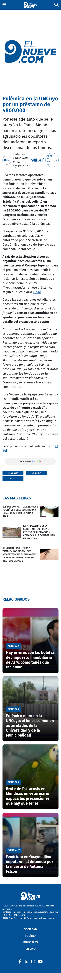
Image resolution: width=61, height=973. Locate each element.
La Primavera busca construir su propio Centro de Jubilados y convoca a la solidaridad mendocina (39, 532)
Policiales (30, 942)
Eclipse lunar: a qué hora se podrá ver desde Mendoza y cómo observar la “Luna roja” (20, 511)
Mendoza (36, 473)
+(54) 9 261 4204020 (16, 915)
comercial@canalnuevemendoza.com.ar (39, 912)
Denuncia (13, 473)
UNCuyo (13, 478)
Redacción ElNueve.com (21, 156)
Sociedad (30, 929)
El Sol (37, 292)
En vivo (30, 949)
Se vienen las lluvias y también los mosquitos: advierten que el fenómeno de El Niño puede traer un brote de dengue (19, 554)
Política (30, 936)
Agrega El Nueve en (50, 160)
